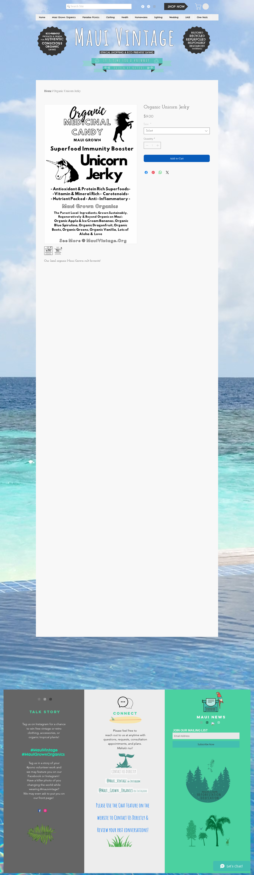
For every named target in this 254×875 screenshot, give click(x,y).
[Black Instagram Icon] (50, 699)
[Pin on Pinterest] (153, 172)
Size (147, 124)
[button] (202, 6)
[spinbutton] (152, 145)
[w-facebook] (212, 723)
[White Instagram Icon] (44, 699)
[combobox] (177, 131)
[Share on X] (167, 172)
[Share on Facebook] (146, 172)
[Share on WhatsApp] (160, 172)
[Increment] (158, 145)
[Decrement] (146, 145)
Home (48, 91)
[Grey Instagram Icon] (39, 699)
